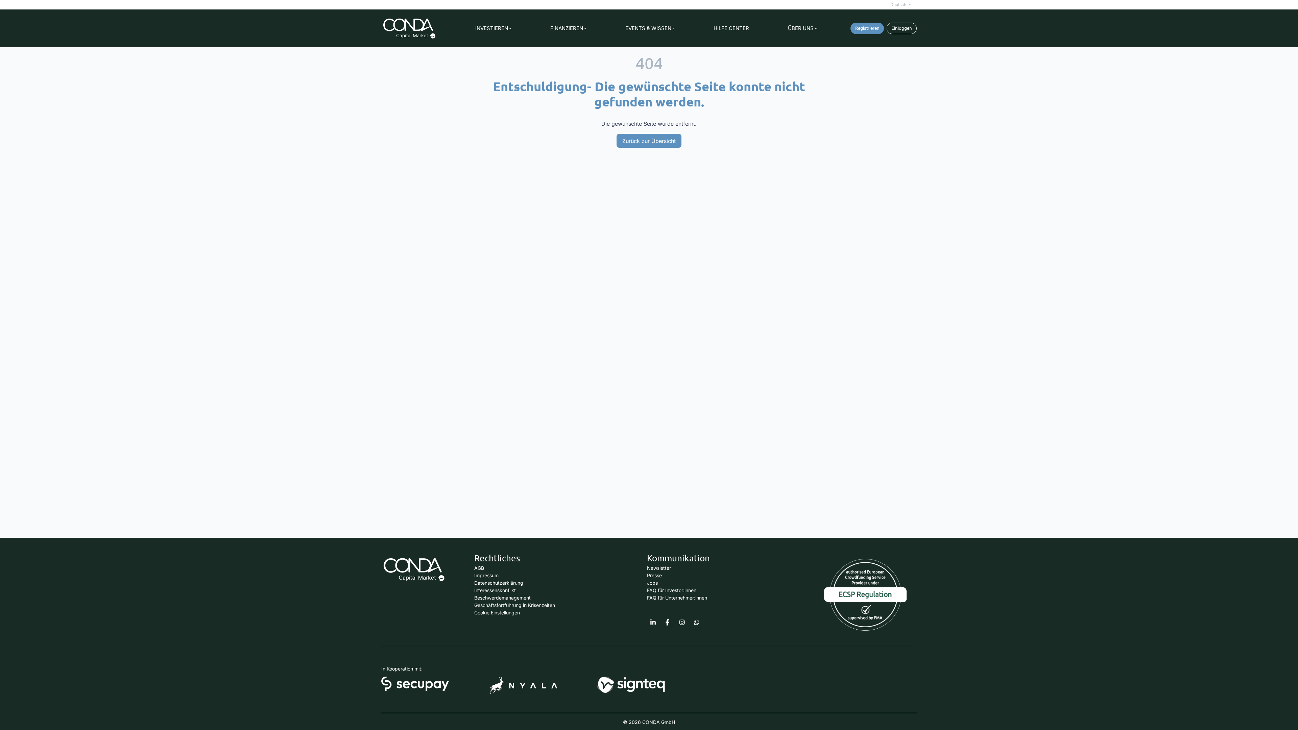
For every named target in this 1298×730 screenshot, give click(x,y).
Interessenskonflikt (495, 590)
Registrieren (867, 28)
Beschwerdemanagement (502, 598)
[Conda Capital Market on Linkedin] (653, 622)
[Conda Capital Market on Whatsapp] (697, 622)
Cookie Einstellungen (497, 612)
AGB (479, 568)
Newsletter (659, 568)
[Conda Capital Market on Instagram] (682, 622)
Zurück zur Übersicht (649, 141)
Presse (654, 575)
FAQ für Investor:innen (671, 590)
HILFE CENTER (731, 28)
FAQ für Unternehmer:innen (677, 598)
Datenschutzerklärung (498, 583)
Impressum (486, 575)
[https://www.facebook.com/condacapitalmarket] (668, 622)
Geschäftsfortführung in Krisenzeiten (514, 605)
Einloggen (901, 28)
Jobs (652, 583)
